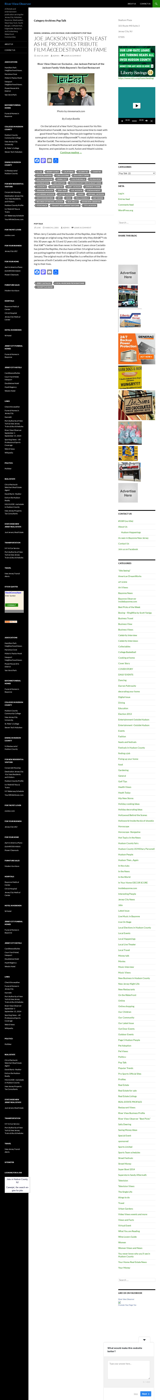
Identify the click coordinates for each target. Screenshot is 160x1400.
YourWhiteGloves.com (14, 219)
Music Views (124, 972)
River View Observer (18, 3)
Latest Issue (123, 910)
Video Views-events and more (132, 1214)
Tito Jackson (90, 205)
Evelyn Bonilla (78, 179)
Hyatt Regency (11, 387)
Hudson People (125, 854)
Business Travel (125, 618)
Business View (125, 624)
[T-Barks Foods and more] (130, 377)
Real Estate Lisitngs (127, 1096)
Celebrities (83, 172)
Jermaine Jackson (45, 190)
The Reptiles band (45, 287)
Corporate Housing (12, 192)
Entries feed (124, 199)
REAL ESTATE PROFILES (130, 1101)
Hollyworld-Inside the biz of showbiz (136, 820)
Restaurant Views (126, 1107)
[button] (136, 106)
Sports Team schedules (129, 1152)
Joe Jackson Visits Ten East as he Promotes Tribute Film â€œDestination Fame (70, 44)
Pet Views (123, 1051)
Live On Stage (58, 33)
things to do (124, 1197)
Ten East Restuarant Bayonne (65, 205)
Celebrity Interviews (128, 640)
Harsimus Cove (11, 74)
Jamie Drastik (56, 187)
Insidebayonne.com (127, 888)
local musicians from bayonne (69, 283)
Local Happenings (126, 938)
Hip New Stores (125, 798)
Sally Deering (124, 1124)
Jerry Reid (62, 190)
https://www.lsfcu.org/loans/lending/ (136, 78)
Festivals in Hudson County (131, 747)
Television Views (126, 1186)
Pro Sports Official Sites (129, 1073)
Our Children (124, 1012)
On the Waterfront (127, 995)
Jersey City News (126, 899)
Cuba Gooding (62, 175)
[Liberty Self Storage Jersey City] (130, 320)
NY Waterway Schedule (14, 215)
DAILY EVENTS (125, 674)
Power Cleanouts (12, 274)
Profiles (122, 1079)
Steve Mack (42, 205)
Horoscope (123, 826)
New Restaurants (126, 989)
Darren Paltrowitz (127, 685)
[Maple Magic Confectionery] (130, 432)
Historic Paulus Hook (13, 78)
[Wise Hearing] (129, 471)
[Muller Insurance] (128, 453)
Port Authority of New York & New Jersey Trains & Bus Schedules (14, 424)
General (46, 33)
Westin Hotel (10, 391)
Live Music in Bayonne (129, 916)
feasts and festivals (127, 742)
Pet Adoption (124, 1045)
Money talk (123, 955)
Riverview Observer (91, 202)
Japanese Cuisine (92, 187)
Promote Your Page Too (127, 1305)
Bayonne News (125, 593)
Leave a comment (72, 56)
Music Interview (126, 967)
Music (68, 198)
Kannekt (8, 417)
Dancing (122, 680)
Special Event (124, 1135)
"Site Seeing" (124, 570)
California (69, 172)
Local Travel (124, 950)
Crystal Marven (44, 175)
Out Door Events (126, 1028)
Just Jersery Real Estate (14, 532)
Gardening (123, 770)
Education (123, 708)
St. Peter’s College (12, 148)
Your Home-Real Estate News (132, 1262)
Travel (121, 1203)
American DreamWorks (129, 576)
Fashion (122, 736)
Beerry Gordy (53, 172)
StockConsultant (13, 593)
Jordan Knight (94, 190)
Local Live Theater (127, 944)
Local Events (124, 933)
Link (38, 227)
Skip (136, 1393)
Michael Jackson (96, 194)
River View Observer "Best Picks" (134, 1118)
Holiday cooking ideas (129, 804)
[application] (136, 105)
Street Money (124, 1163)
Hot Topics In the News (129, 837)
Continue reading (71, 152)
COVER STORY (125, 669)
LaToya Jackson (66, 194)
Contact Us (145, 4)
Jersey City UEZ (11, 251)
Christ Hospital (11, 313)
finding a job (124, 753)
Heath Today (124, 792)
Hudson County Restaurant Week (85, 183)
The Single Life (125, 1191)
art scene (122, 581)
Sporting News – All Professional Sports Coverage (12, 442)
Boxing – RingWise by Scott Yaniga (135, 612)
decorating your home (129, 691)
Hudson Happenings (131, 532)
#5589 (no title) (125, 521)
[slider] (134, 121)
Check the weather (12, 407)
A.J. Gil (39, 172)
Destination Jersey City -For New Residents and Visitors (14, 199)
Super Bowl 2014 (126, 1169)
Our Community (73, 33)
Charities (96, 172)
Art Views (123, 587)
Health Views (124, 787)
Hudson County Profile (14, 205)
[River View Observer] (119, 1302)
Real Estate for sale (127, 1090)
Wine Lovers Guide (127, 1236)
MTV (60, 198)
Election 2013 (125, 714)
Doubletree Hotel (12, 383)
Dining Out (62, 179)
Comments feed (126, 204)
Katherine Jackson (45, 194)
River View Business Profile (131, 1113)
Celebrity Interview (127, 635)
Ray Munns (98, 198)
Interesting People (127, 893)
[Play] (122, 121)
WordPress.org (125, 210)
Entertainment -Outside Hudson (133, 725)
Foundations (43, 183)
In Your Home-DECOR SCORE (133, 882)
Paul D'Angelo (82, 198)
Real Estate (123, 1085)
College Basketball (127, 652)
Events (121, 730)
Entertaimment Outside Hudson (133, 719)
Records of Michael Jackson (50, 202)
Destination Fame (45, 179)
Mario (81, 194)
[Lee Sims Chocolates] (136, 405)
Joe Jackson (76, 190)
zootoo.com (10, 235)
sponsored (123, 1141)
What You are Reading (129, 1231)
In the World (124, 877)
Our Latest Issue (126, 1023)
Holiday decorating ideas (130, 809)
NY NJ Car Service (12, 548)
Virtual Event (124, 1225)
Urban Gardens (125, 1208)
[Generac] (136, 348)
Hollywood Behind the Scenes (132, 815)
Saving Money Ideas (127, 1130)
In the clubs (123, 865)
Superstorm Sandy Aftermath (132, 1175)
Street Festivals (125, 1158)
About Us (132, 4)
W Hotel (8, 335)
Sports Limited (125, 1146)
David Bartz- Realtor (13, 494)
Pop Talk (87, 33)
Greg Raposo (59, 183)
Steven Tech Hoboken (13, 152)
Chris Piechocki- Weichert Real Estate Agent (13, 487)
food (120, 764)
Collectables (124, 646)
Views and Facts (126, 1220)
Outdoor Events (126, 1034)
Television (123, 1180)
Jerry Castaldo (44, 283)
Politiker (8, 468)
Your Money (124, 1267)
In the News (124, 871)
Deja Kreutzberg (81, 175)
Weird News (10, 449)
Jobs (120, 905)
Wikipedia (9, 452)
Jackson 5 (41, 187)
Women (122, 1242)
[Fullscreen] (151, 121)
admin (56, 56)
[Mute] (146, 121)
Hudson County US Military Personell (136, 848)
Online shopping (126, 1006)
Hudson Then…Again (128, 860)
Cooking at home (126, 657)
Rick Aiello (73, 202)
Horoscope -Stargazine (129, 832)
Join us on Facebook (128, 549)
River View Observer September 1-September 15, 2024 (13, 433)
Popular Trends (125, 1068)
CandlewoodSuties (12, 373)
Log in (121, 193)
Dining (37, 33)
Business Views (125, 629)
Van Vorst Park (11, 95)
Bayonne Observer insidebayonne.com (127, 600)
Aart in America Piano (13, 267)
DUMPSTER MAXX (12, 271)
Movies (121, 961)
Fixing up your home (128, 759)
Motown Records (45, 198)
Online (121, 1000)
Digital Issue (124, 697)
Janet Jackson (74, 187)
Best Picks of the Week (129, 607)
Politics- (122, 1057)
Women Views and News (130, 1248)
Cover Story (124, 663)
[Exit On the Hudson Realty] (128, 296)
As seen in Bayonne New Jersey (133, 538)
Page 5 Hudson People (129, 1040)
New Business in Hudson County (134, 978)
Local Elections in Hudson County (134, 927)
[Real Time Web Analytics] (11, 621)
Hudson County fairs (128, 843)
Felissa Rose (95, 179)
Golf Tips (122, 781)
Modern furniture (12, 290)
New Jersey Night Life (128, 983)
